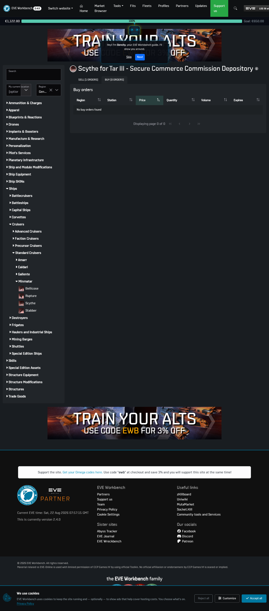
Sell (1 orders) (88, 79)
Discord (187, 536)
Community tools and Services (199, 514)
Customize (229, 598)
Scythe (30, 303)
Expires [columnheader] (238, 100)
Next (140, 57)
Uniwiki (182, 499)
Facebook (188, 531)
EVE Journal (105, 536)
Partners (103, 494)
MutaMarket (185, 504)
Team (101, 504)
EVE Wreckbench (109, 541)
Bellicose (31, 288)
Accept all (255, 598)
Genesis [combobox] (44, 91)
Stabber (31, 310)
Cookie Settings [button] (108, 514)
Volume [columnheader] (206, 100)
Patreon (187, 541)
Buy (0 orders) (114, 79)
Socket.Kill (184, 509)
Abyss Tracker (107, 531)
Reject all (203, 598)
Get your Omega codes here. (83, 472)
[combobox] (13, 90)
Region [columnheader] (81, 100)
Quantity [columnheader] (172, 100)
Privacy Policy (25, 603)
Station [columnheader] (111, 100)
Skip (129, 57)
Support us (104, 499)
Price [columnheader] (142, 100)
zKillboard (184, 494)
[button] (22, 8)
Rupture (31, 296)
